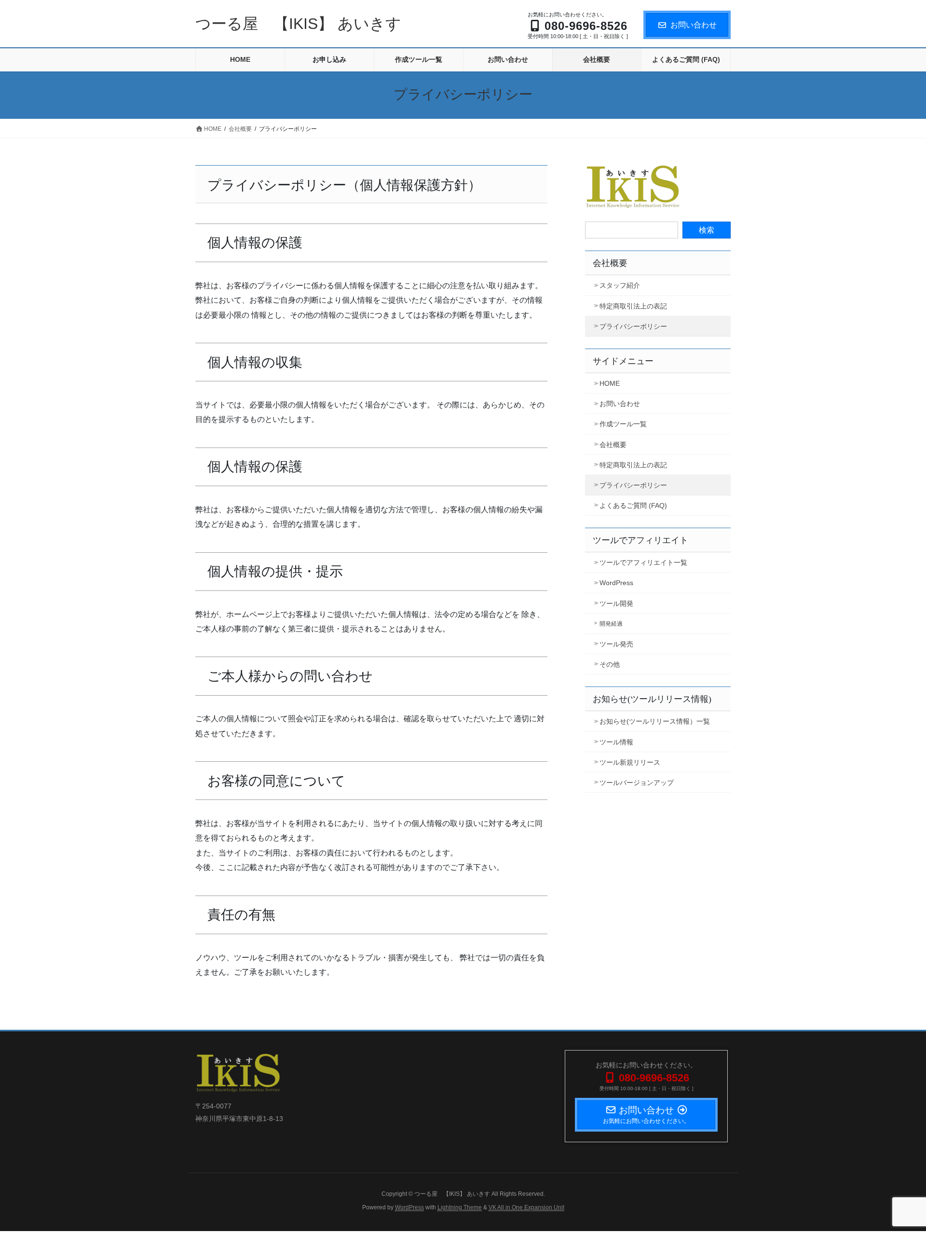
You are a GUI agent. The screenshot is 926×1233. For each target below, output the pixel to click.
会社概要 (610, 263)
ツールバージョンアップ (636, 782)
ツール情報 (616, 742)
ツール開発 (616, 603)
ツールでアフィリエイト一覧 (643, 562)
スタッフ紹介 (619, 285)
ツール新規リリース (629, 762)
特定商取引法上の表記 (633, 306)
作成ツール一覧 (623, 424)
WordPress (616, 583)
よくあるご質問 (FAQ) (633, 505)
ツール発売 (616, 644)
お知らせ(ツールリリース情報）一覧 (654, 721)
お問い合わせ (693, 25)
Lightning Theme (459, 1207)
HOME (609, 383)
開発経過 (611, 623)
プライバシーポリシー (633, 326)
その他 (609, 664)
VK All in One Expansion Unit (526, 1207)
